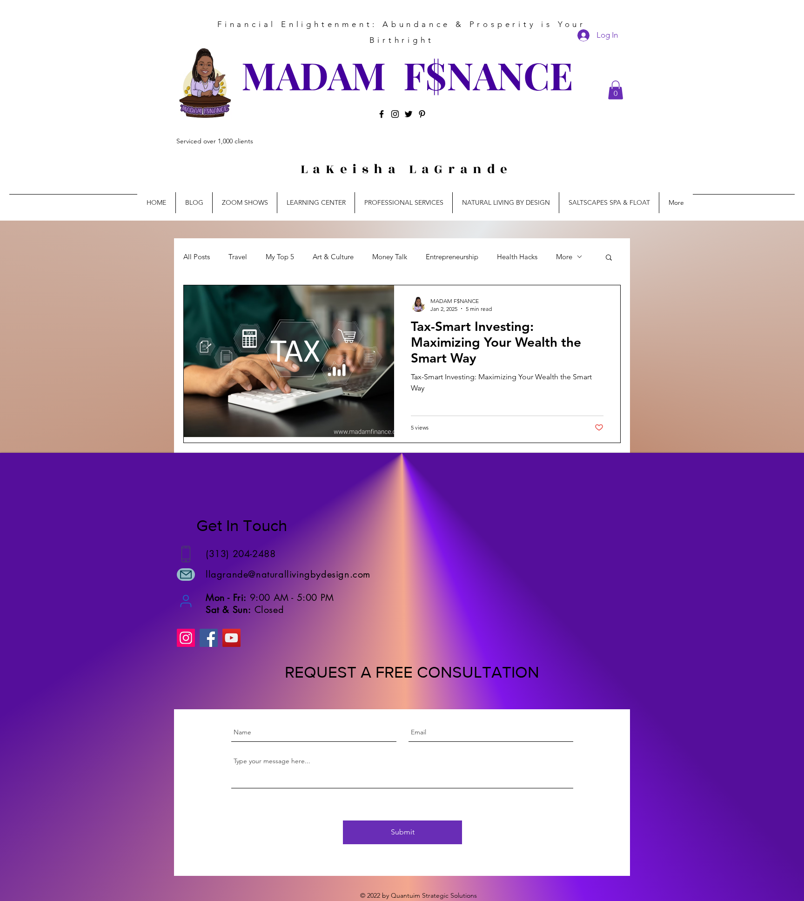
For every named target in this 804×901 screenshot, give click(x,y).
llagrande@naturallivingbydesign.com (288, 574)
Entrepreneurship (452, 257)
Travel (237, 257)
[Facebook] (381, 114)
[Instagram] (395, 114)
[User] (186, 601)
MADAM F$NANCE (407, 75)
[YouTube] (231, 638)
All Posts (196, 257)
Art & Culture (333, 257)
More (564, 257)
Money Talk (389, 257)
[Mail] (186, 574)
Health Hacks (517, 257)
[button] (615, 90)
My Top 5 (280, 257)
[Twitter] (408, 114)
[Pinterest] (422, 114)
